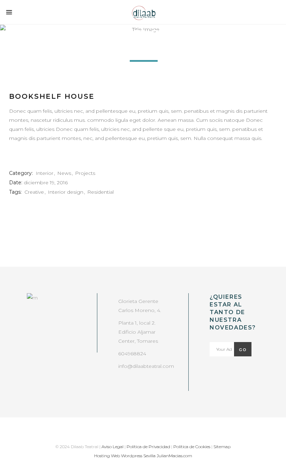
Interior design (65, 192)
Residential (100, 192)
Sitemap (222, 446)
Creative (34, 192)
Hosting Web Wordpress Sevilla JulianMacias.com (143, 455)
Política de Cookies (191, 446)
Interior (44, 173)
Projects (85, 173)
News (64, 173)
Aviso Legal (112, 446)
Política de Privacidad (148, 446)
